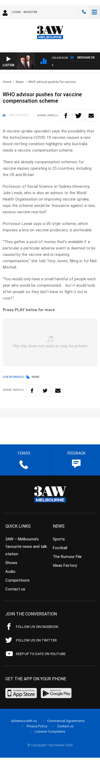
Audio (10, 571)
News (20, 82)
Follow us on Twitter (36, 640)
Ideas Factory (65, 565)
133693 (84, 12)
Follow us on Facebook (37, 627)
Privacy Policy (37, 726)
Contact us (15, 589)
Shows (11, 562)
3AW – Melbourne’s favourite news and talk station (26, 546)
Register (30, 12)
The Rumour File (67, 556)
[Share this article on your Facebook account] (66, 116)
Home (7, 82)
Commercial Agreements (66, 721)
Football (60, 547)
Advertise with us (24, 721)
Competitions (17, 580)
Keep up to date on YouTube (41, 654)
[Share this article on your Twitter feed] (79, 116)
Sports (59, 539)
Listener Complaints (50, 731)
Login (16, 12)
